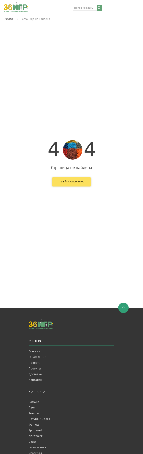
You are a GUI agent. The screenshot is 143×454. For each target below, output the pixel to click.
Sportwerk (36, 430)
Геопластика (37, 447)
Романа (34, 402)
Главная (9, 18)
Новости (35, 362)
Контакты (35, 380)
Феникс (34, 424)
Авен (32, 407)
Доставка (35, 374)
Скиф (32, 441)
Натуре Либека (39, 419)
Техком (34, 413)
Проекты (35, 368)
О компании (37, 357)
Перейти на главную (71, 181)
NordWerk (36, 436)
